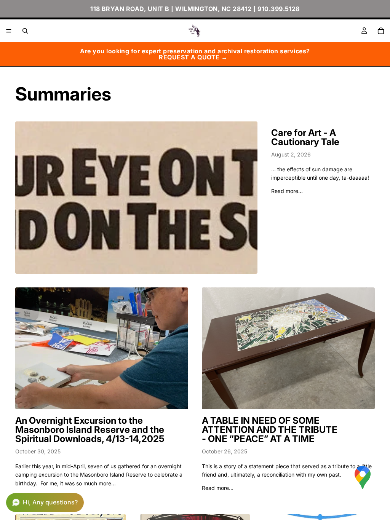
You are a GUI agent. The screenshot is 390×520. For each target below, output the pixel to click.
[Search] (25, 30)
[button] (45, 502)
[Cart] (380, 30)
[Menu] (9, 31)
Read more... (287, 191)
